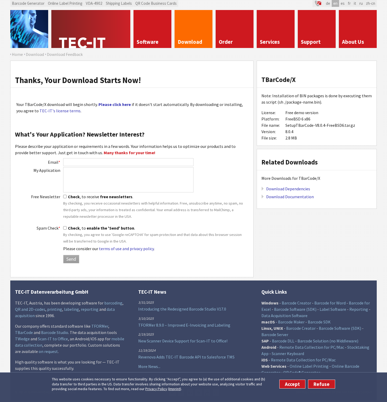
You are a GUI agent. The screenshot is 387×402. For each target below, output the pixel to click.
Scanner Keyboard (288, 353)
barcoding (113, 303)
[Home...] (90, 29)
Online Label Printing (65, 3)
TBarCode (24, 332)
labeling (71, 309)
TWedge (22, 338)
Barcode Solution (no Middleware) (327, 340)
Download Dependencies (288, 188)
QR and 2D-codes (30, 309)
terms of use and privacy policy (126, 248)
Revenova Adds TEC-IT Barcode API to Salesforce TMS (186, 357)
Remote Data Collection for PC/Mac (311, 347)
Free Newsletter (45, 196)
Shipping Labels (119, 3)
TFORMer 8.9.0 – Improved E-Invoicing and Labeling (184, 325)
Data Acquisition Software (284, 315)
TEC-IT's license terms (60, 110)
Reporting (358, 309)
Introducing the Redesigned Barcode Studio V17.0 (182, 309)
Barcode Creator (296, 303)
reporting (89, 309)
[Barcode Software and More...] (29, 29)
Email (54, 162)
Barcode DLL (283, 340)
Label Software (333, 309)
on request (48, 351)
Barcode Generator (28, 3)
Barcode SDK (319, 321)
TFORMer (99, 326)
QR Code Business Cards (156, 3)
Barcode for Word (330, 303)
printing (54, 309)
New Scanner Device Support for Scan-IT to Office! (182, 340)
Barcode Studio (54, 332)
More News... (149, 366)
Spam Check (48, 228)
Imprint (174, 388)
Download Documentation (290, 196)
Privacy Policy (156, 388)
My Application (46, 170)
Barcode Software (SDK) (295, 309)
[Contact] (318, 3)
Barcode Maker (291, 321)
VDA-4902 (94, 3)
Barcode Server (274, 334)
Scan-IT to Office (53, 338)
